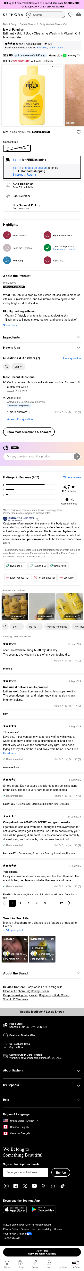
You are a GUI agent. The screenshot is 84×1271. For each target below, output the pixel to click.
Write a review (72, 477)
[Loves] (71, 14)
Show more (10, 325)
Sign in (17, 168)
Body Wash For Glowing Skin (44, 987)
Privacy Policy (10, 1229)
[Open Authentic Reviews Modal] (37, 519)
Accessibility (44, 1229)
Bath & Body (9, 24)
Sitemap (58, 1229)
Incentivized (16, 616)
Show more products (64, 249)
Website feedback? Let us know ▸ (42, 1011)
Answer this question (20, 419)
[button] (59, 56)
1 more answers (17, 412)
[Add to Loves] (78, 132)
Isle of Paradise (13, 29)
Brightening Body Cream (54, 995)
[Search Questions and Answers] (6, 366)
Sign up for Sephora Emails (21, 1164)
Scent (60, 47)
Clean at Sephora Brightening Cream (26, 991)
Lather (52, 47)
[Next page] (69, 903)
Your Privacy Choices (14, 1233)
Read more (10, 753)
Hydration (42, 47)
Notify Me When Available (42, 1252)
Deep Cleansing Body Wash (20, 995)
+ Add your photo (13, 930)
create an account (36, 168)
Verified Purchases (57, 626)
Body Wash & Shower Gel (53, 24)
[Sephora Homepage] (13, 14)
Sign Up (60, 1172)
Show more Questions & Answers (29, 432)
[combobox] (45, 15)
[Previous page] (4, 903)
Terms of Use (28, 1229)
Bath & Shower (28, 24)
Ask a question (34, 43)
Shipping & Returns (25, 174)
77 (61, 903)
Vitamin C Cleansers (15, 999)
